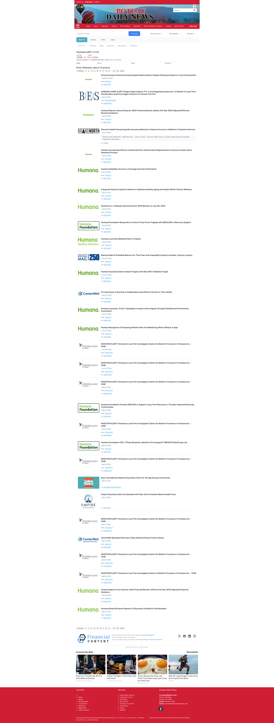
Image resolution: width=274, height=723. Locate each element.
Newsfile (106, 143)
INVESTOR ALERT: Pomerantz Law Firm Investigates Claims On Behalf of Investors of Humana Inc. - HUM (146, 345)
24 (117, 71)
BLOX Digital (186, 718)
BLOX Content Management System (167, 718)
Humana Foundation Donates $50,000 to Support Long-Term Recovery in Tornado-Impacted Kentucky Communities (147, 405)
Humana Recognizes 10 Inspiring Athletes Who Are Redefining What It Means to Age (139, 327)
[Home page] (137, 10)
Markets (82, 40)
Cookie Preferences (92, 720)
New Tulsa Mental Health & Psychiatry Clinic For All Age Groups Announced (135, 478)
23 (114, 71)
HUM (95, 52)
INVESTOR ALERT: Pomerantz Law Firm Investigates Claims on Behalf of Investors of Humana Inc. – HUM (148, 573)
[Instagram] (194, 638)
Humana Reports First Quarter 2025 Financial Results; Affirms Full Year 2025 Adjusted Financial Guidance (144, 590)
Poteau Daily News (93, 718)
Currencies (110, 46)
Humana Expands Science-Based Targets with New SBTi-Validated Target (134, 272)
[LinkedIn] (189, 638)
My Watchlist (173, 34)
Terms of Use (122, 718)
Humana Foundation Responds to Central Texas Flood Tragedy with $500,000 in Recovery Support (146, 222)
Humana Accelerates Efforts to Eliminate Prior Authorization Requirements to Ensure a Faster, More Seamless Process (146, 151)
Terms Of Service (156, 639)
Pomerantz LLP (108, 352)
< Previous (80, 71)
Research (168, 63)
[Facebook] (184, 638)
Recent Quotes (155, 34)
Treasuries (133, 46)
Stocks (93, 40)
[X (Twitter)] (179, 638)
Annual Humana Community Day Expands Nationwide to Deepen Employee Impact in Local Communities (148, 75)
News (101, 46)
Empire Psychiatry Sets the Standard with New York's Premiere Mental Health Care (138, 494)
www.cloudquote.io (148, 635)
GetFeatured (107, 508)
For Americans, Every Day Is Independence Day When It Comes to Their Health (136, 292)
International (122, 46)
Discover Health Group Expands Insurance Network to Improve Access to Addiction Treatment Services (148, 129)
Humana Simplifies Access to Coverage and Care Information (129, 169)
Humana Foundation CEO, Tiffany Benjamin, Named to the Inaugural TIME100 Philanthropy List (144, 442)
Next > (122, 71)
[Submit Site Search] (194, 10)
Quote (99, 63)
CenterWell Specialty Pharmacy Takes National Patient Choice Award (132, 538)
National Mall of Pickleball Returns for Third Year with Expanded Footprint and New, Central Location (146, 255)
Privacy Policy (143, 639)
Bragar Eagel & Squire (110, 100)
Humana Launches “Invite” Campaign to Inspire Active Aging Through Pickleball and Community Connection (145, 309)
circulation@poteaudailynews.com (176, 704)
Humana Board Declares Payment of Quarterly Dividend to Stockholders (134, 608)
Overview (93, 46)
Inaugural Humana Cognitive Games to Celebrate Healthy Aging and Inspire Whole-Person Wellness (146, 189)
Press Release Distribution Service (112, 487)
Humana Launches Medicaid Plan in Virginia (121, 239)
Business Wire (107, 84)
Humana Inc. (108, 81)
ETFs (103, 40)
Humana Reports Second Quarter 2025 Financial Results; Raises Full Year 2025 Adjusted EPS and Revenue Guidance (145, 111)
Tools (113, 40)
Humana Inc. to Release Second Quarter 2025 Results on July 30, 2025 (133, 206)
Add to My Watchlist (115, 60)
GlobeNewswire (108, 103)
